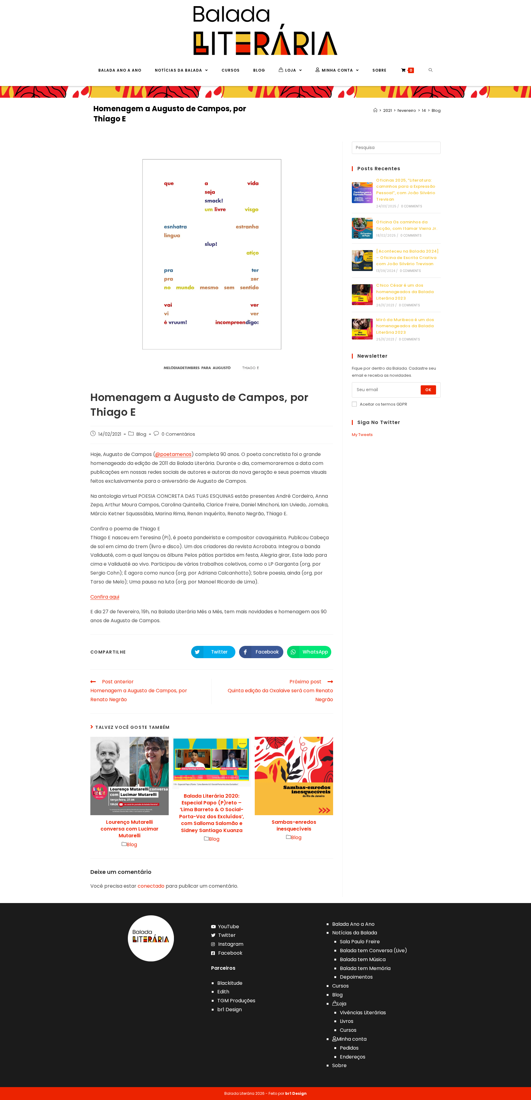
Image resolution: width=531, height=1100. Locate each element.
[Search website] (430, 70)
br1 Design (229, 1009)
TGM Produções (236, 1000)
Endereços (352, 1056)
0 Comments (411, 206)
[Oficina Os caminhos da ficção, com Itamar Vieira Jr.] (362, 228)
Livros (346, 1021)
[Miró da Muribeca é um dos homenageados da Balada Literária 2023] (362, 329)
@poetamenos (173, 454)
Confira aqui (104, 596)
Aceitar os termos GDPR (383, 404)
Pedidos (349, 1047)
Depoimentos (356, 976)
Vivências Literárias (363, 1012)
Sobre (339, 1065)
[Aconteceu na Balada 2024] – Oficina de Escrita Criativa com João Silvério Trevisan (407, 257)
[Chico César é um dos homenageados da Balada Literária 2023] (362, 294)
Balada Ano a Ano (353, 924)
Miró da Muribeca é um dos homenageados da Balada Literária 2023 (405, 326)
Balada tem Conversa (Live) (373, 950)
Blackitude (229, 983)
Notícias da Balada (354, 932)
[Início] (375, 110)
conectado (151, 886)
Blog (141, 434)
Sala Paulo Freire (360, 941)
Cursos (340, 985)
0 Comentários (178, 434)
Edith (223, 991)
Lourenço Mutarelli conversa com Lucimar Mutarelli (129, 829)
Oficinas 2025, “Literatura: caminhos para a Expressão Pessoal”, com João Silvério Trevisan (405, 189)
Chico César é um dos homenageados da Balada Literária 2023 (405, 291)
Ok (428, 389)
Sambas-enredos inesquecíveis (294, 825)
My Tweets (362, 435)
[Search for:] (396, 147)
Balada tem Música (363, 959)
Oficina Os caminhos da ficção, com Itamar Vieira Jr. (406, 225)
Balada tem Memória (365, 968)
